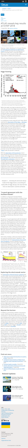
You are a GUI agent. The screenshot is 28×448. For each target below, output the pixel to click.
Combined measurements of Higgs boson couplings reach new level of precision (14, 360)
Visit (6, 409)
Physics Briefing (15, 389)
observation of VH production (13, 153)
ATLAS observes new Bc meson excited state (17, 396)
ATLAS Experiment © (11, 445)
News (2, 14)
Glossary (3, 411)
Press (2, 409)
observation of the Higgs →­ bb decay (17, 122)
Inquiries (3, 438)
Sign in (23, 1)
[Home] (4, 4)
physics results (4, 20)
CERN (2, 1)
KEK (21, 323)
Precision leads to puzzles (10, 364)
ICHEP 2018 (3, 18)
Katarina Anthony (13, 28)
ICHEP (2, 19)
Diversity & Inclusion (6, 414)
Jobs (9, 409)
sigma (2, 150)
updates (4, 8)
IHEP (5, 325)
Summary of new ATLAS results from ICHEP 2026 (17, 378)
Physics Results (4, 417)
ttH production (4, 157)
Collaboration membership (7, 410)
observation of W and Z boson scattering (13, 274)
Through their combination (8, 159)
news (9, 8)
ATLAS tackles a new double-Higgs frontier (17, 387)
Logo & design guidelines (7, 413)
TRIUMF (19, 325)
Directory (25, 1)
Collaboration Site (5, 416)
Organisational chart (6, 440)
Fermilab (13, 326)
